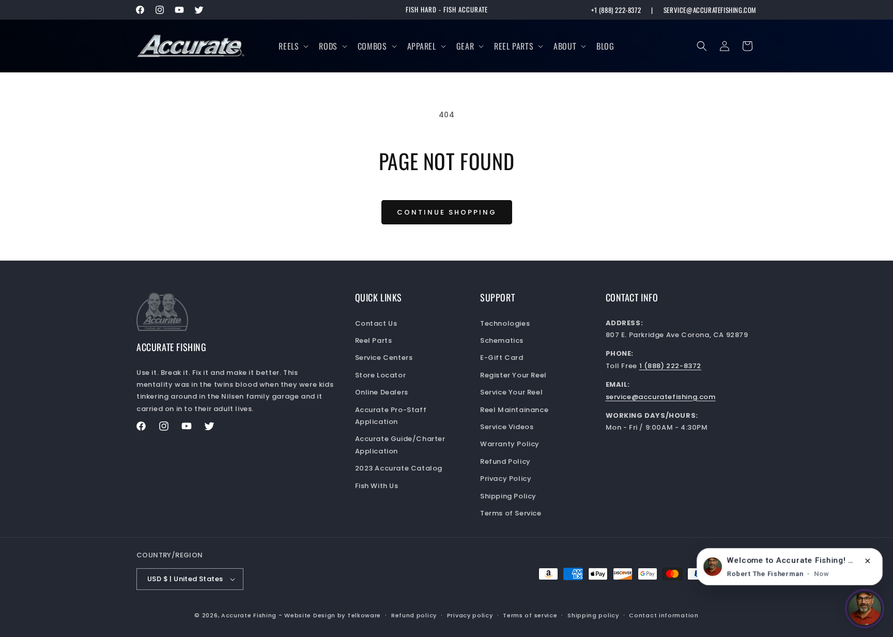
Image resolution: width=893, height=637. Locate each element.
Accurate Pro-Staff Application (391, 416)
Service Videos (506, 427)
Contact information (663, 615)
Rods (328, 46)
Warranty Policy (510, 444)
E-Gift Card (502, 357)
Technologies (505, 323)
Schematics (502, 340)
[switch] (864, 608)
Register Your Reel (513, 375)
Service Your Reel (511, 392)
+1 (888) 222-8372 (616, 10)
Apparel (421, 46)
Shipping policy (593, 615)
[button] (292, 46)
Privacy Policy (505, 478)
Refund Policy (505, 461)
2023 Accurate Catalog (399, 468)
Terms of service (530, 615)
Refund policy (414, 615)
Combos (372, 46)
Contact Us (376, 323)
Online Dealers (381, 392)
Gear (465, 46)
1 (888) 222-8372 (670, 366)
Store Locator (380, 375)
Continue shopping (447, 212)
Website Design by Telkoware (332, 615)
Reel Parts (513, 46)
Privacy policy (470, 615)
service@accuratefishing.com (710, 10)
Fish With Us (376, 486)
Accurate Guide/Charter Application (400, 445)
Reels (289, 46)
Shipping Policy (508, 496)
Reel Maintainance (514, 410)
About (564, 46)
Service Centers (384, 357)
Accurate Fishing (248, 615)
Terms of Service (511, 513)
